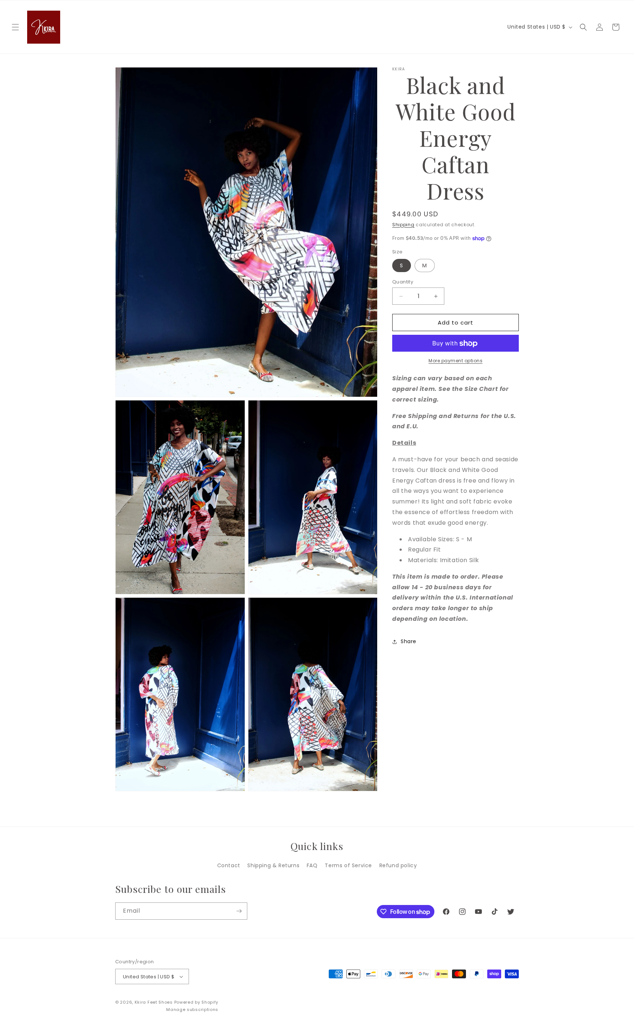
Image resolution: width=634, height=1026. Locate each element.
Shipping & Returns (273, 865)
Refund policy (398, 865)
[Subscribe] (239, 911)
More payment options (455, 361)
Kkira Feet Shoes (154, 1002)
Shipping (403, 224)
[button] (15, 27)
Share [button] (408, 641)
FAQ (312, 865)
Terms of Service (348, 865)
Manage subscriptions (192, 1009)
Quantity (402, 281)
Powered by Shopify (196, 1002)
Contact (228, 865)
